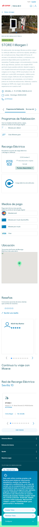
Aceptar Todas (9, 510)
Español (34, 1)
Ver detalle (20, 414)
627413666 (8, 407)
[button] (19, 264)
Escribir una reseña (11, 313)
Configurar (8, 521)
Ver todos (20, 430)
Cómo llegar (9, 414)
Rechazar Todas (10, 515)
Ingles (29, 1)
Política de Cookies (10, 496)
